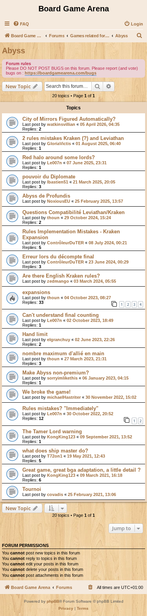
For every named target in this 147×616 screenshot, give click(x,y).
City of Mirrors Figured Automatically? (69, 119)
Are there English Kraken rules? (61, 276)
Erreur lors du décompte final (58, 257)
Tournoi (31, 489)
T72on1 (54, 456)
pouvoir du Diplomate (48, 177)
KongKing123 (61, 436)
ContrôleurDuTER (65, 242)
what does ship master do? (55, 451)
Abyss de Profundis (46, 196)
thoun (53, 217)
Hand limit (34, 334)
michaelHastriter (64, 397)
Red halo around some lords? (58, 157)
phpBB (53, 601)
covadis (55, 494)
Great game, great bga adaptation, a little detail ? (81, 470)
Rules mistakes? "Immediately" (60, 408)
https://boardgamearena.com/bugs (60, 73)
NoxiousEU (58, 201)
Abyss (13, 50)
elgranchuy (58, 339)
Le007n (54, 162)
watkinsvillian (61, 124)
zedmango (58, 281)
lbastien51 (57, 182)
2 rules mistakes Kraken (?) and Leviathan (73, 138)
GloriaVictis (59, 143)
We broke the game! (46, 392)
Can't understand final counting (60, 315)
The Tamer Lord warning (52, 431)
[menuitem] (21, 24)
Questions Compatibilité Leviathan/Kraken (73, 212)
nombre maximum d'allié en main (63, 353)
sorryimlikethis (62, 378)
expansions (36, 292)
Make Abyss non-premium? (55, 373)
